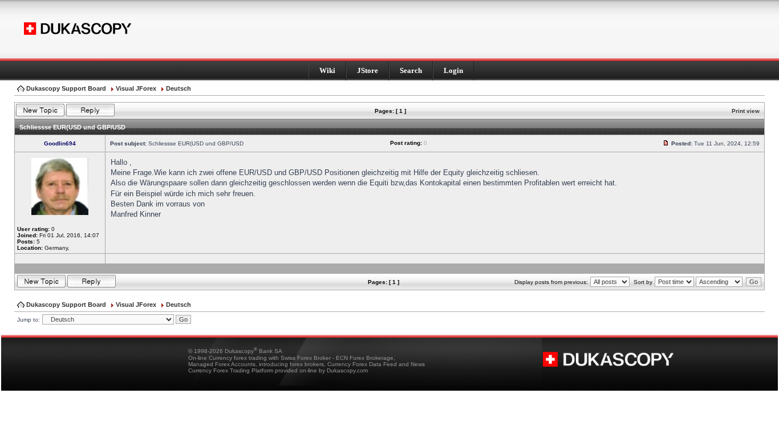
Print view (746, 111)
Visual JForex (136, 88)
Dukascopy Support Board (66, 88)
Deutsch (178, 88)
